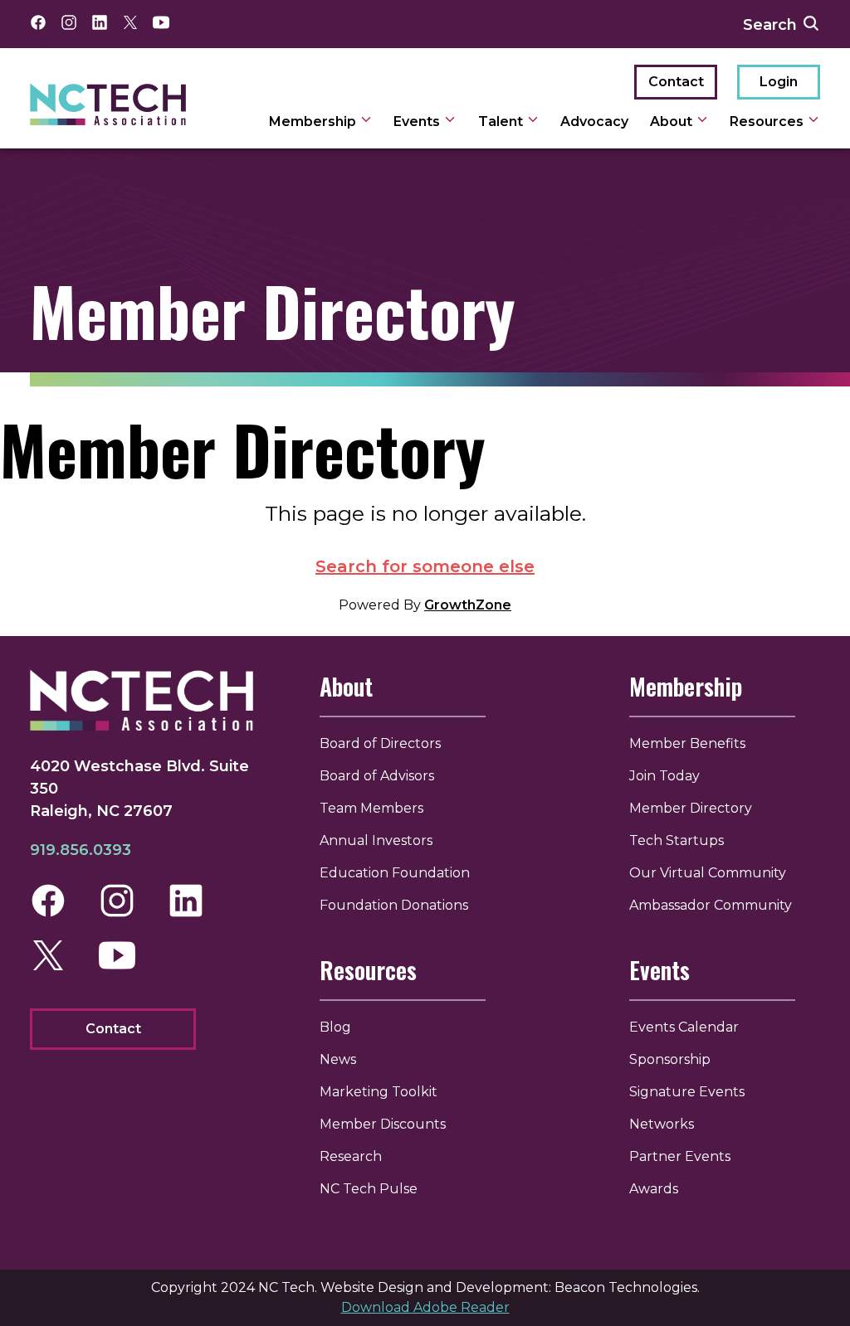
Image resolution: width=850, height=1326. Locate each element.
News (338, 1059)
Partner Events (679, 1156)
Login (779, 82)
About (673, 121)
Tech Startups (676, 840)
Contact (676, 82)
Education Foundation (395, 873)
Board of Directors (380, 743)
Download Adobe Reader (425, 1307)
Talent (502, 121)
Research (351, 1156)
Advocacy (594, 121)
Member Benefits (687, 743)
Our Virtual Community (707, 873)
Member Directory (690, 808)
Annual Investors (376, 840)
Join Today (664, 776)
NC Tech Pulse (369, 1189)
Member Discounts (383, 1124)
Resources (768, 121)
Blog (335, 1027)
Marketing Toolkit (378, 1092)
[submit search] (811, 24)
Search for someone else (425, 566)
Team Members (371, 808)
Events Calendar (684, 1027)
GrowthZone (467, 605)
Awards (653, 1189)
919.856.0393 (80, 850)
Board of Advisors (377, 776)
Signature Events (687, 1092)
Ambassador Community (710, 905)
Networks (661, 1124)
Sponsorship (670, 1059)
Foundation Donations (394, 905)
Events (418, 121)
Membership (314, 121)
